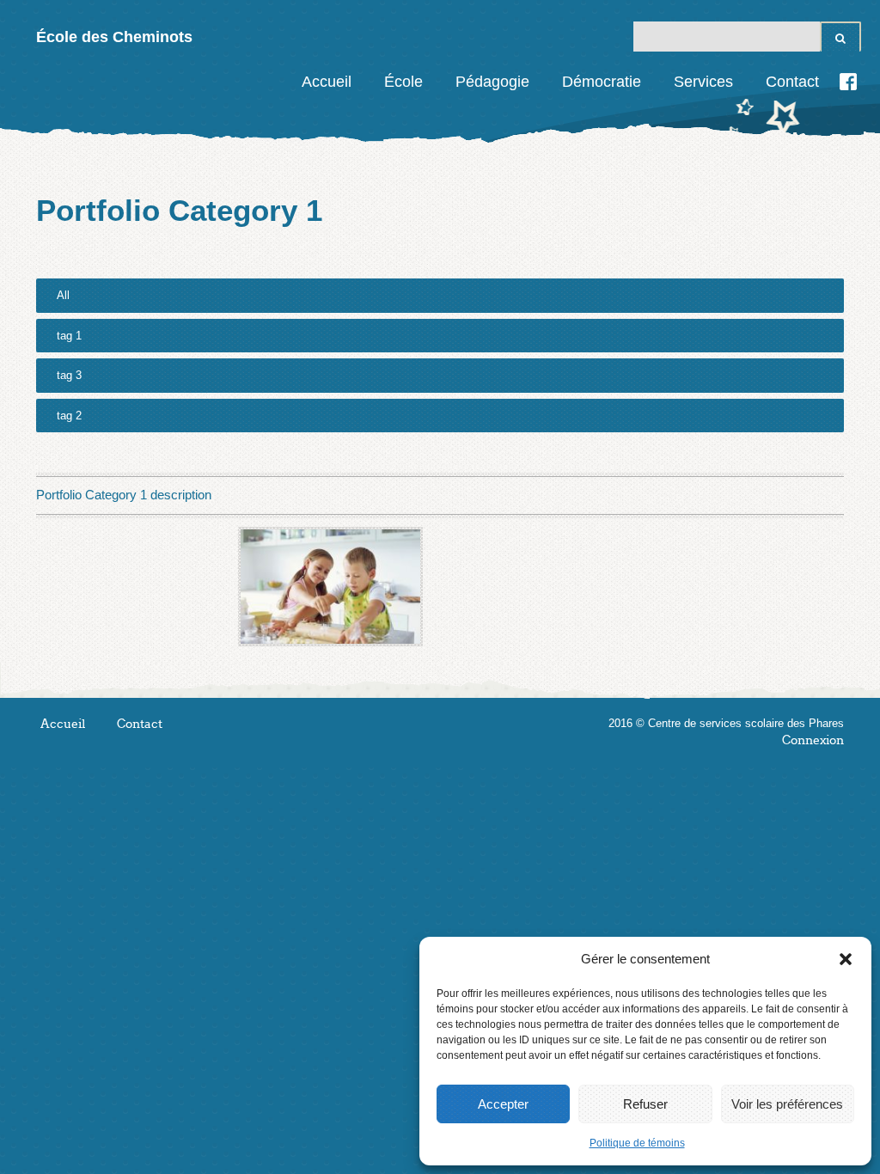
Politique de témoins (637, 1143)
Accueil (326, 81)
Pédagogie (492, 81)
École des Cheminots (114, 37)
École (403, 81)
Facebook (848, 82)
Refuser (645, 1104)
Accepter (503, 1104)
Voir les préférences (787, 1104)
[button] (845, 959)
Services (703, 81)
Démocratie (601, 81)
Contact (792, 81)
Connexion (813, 740)
